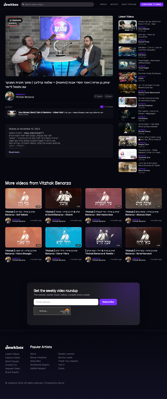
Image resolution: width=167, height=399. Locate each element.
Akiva (33, 354)
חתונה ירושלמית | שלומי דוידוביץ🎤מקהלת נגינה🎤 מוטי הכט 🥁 (149, 138)
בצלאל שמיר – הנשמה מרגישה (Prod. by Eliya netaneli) (148, 125)
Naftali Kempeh (38, 368)
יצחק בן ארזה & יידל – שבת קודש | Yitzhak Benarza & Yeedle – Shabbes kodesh (100, 252)
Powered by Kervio (54, 383)
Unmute (15, 20)
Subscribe (108, 302)
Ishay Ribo (35, 361)
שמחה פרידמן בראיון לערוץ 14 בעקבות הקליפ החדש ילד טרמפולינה (148, 99)
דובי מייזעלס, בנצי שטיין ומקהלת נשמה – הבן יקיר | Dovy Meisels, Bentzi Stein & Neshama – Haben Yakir (149, 22)
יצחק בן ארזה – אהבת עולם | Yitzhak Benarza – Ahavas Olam (142, 213)
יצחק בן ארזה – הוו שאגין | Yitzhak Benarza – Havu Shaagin (21, 252)
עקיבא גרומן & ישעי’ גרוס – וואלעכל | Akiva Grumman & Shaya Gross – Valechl (149, 164)
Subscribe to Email (151, 4)
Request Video (12, 368)
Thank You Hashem (68, 361)
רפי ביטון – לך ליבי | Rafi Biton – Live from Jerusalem (150, 48)
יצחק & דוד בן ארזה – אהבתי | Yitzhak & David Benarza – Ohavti (62, 213)
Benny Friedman (38, 357)
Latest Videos (12, 354)
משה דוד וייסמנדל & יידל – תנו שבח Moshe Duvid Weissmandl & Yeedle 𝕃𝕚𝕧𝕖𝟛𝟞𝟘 (148, 86)
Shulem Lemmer (66, 354)
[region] (59, 46)
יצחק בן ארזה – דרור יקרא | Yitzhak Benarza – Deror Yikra (61, 252)
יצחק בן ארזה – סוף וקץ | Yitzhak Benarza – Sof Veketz (20, 213)
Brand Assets (12, 372)
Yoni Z (61, 365)
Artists (114, 4)
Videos (103, 4)
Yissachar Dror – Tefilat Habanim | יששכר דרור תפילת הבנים (149, 151)
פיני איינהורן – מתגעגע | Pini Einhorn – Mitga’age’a (148, 112)
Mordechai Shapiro (39, 365)
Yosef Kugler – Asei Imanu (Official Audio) (149, 61)
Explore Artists (12, 357)
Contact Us (11, 365)
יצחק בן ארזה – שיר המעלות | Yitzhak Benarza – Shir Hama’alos (102, 213)
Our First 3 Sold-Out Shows (149, 73)
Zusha (61, 368)
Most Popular (129, 4)
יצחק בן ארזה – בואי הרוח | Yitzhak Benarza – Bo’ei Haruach (141, 252)
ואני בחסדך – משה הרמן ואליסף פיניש (146, 36)
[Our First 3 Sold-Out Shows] (128, 77)
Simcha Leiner (65, 357)
